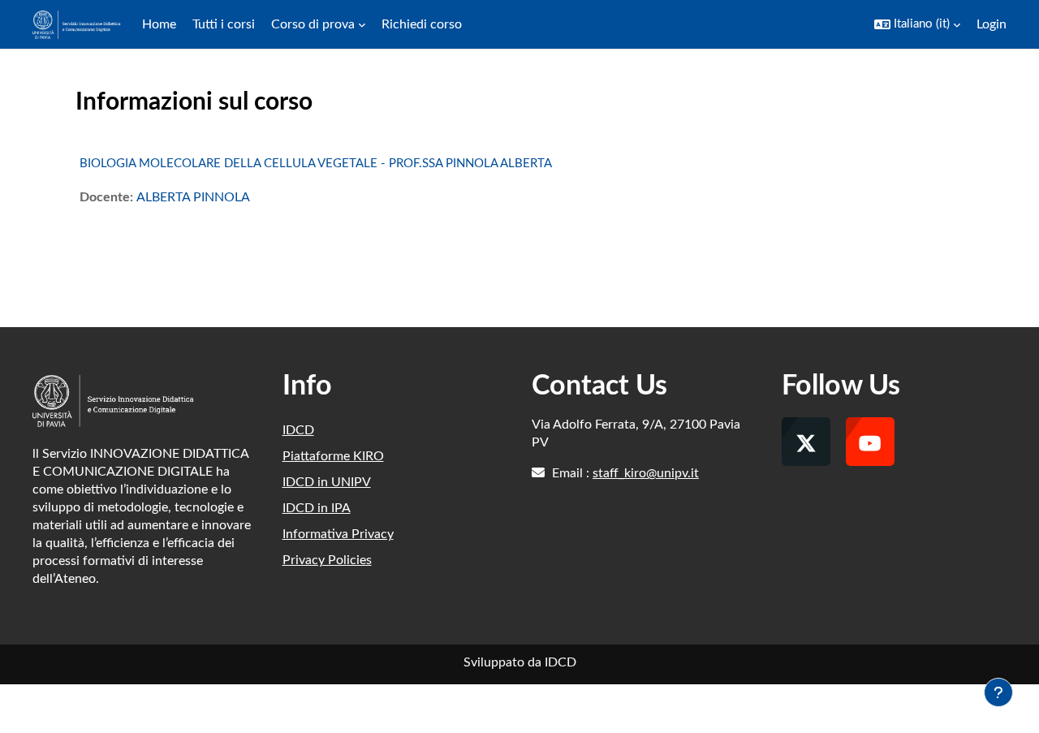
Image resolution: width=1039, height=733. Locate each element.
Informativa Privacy (338, 534)
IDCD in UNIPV (326, 482)
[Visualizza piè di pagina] (998, 692)
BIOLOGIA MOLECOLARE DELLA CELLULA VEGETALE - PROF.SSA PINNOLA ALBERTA (316, 163)
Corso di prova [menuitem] (313, 24)
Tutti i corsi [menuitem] (223, 24)
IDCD (298, 430)
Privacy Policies (327, 560)
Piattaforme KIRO (333, 456)
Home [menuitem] (159, 24)
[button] (917, 24)
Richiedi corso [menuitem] (422, 24)
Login (991, 24)
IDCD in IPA (316, 508)
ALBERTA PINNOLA (193, 197)
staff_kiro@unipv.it (646, 473)
